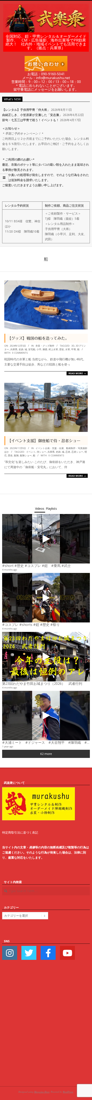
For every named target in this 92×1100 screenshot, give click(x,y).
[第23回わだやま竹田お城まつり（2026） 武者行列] (46, 656)
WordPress (68, 1091)
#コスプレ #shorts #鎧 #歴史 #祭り (31, 624)
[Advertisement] (46, 1029)
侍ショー (41, 451)
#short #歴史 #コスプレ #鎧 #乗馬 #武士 (36, 565)
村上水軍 (53, 349)
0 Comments (20, 352)
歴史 (61, 349)
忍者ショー (77, 451)
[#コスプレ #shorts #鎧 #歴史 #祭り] (46, 597)
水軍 (67, 349)
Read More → (77, 373)
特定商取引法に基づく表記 (20, 832)
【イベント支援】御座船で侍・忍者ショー (43, 441)
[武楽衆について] (38, 790)
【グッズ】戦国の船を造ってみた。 (38, 338)
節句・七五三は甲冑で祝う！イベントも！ (30, 120)
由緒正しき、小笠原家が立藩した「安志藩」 (32, 115)
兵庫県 (13, 349)
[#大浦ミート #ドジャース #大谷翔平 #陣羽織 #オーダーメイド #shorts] (46, 715)
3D (72, 345)
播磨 (45, 349)
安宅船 (31, 349)
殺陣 (16, 455)
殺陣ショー (26, 455)
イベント (31, 451)
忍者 (67, 451)
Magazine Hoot (41, 1091)
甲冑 (73, 349)
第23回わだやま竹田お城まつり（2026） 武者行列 (42, 683)
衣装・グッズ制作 (45, 345)
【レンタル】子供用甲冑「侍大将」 (26, 110)
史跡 (21, 349)
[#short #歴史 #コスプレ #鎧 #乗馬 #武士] (46, 539)
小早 (39, 349)
